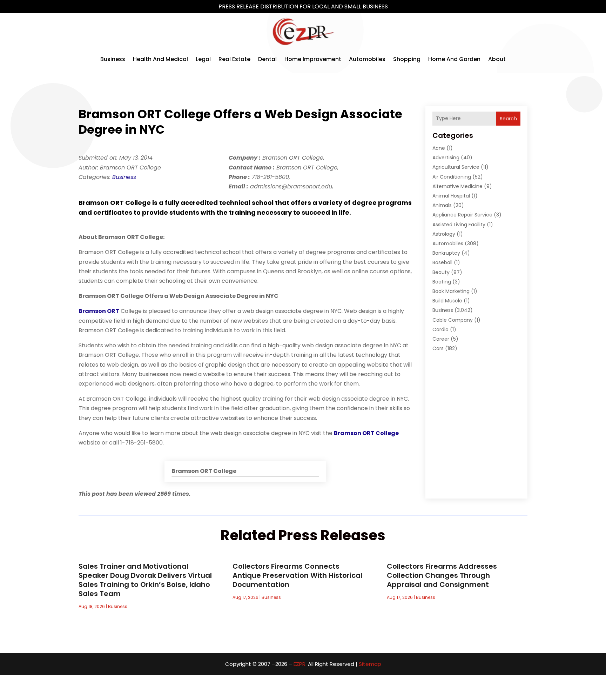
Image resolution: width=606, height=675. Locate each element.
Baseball (442, 262)
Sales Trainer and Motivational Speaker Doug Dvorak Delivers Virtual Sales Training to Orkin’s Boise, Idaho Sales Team (145, 580)
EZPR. (300, 664)
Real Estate (234, 59)
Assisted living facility (458, 224)
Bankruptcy (446, 252)
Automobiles (367, 59)
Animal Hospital (451, 195)
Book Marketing (451, 291)
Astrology (443, 234)
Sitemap (370, 664)
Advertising (445, 157)
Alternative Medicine (457, 186)
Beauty (441, 272)
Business (112, 59)
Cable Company (452, 319)
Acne (438, 148)
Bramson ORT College (366, 433)
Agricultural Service (455, 167)
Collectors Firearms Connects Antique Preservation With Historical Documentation (297, 575)
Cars (438, 348)
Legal (203, 59)
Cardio (440, 329)
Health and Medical (160, 59)
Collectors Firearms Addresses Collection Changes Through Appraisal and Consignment (442, 575)
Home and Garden (454, 59)
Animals (442, 205)
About (497, 59)
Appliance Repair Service (462, 214)
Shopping (406, 59)
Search (508, 118)
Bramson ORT (99, 311)
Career (440, 338)
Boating (441, 281)
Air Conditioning (451, 176)
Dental (267, 59)
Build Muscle (447, 300)
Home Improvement (312, 59)
